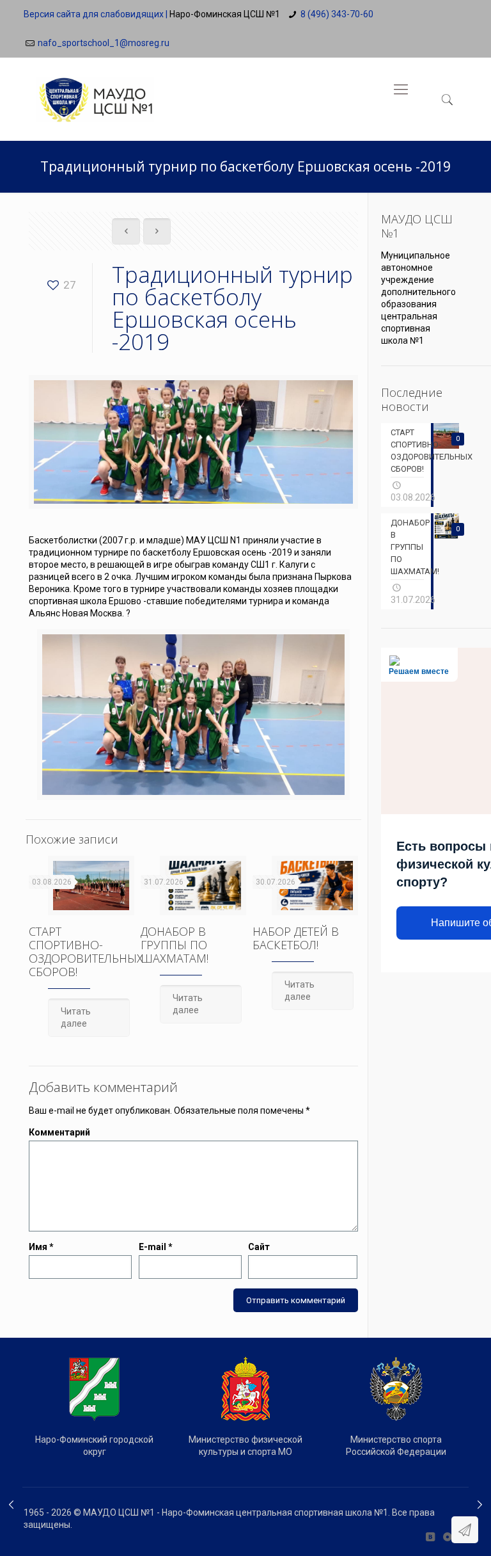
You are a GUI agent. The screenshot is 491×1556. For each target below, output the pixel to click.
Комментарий (59, 1132)
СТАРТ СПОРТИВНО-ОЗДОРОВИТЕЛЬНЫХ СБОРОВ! (86, 951)
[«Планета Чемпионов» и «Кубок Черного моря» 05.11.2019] (480, 1504)
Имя (41, 1247)
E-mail (156, 1247)
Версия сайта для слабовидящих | (96, 14)
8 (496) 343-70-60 (336, 14)
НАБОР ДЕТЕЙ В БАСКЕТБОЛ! (296, 938)
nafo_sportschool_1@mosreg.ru (103, 43)
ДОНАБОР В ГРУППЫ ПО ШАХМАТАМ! (174, 945)
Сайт (259, 1247)
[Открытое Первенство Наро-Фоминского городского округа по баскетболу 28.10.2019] (11, 1504)
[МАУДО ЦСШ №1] (95, 90)
